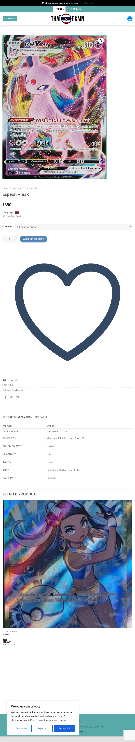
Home (5, 188)
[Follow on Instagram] (71, 9)
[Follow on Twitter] (74, 9)
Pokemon (17, 188)
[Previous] (4, 708)
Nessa (6, 634)
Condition (7, 226)
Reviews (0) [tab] (41, 417)
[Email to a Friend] (17, 397)
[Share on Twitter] (11, 397)
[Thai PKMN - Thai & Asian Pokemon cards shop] (67, 19)
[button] (10, 18)
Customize (21, 728)
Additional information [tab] (17, 417)
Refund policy (84, 727)
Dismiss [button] (88, 2)
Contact (100, 727)
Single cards (31, 188)
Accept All (64, 728)
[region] (43, 718)
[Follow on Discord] (80, 9)
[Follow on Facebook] (68, 9)
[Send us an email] (77, 9)
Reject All (43, 728)
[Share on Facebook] (5, 397)
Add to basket (33, 239)
